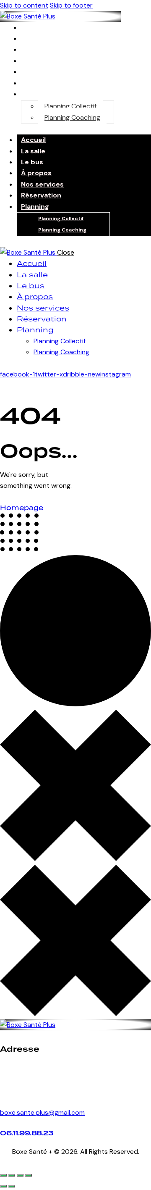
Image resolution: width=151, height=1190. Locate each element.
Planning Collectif (70, 106)
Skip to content (24, 5)
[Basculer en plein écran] (11, 1175)
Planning (38, 94)
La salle (33, 151)
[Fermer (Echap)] (28, 1175)
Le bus (35, 49)
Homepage (21, 507)
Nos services (45, 71)
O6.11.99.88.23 (26, 1133)
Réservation (41, 195)
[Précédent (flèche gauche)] (3, 1186)
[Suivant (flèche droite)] (11, 1186)
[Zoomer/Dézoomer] (3, 1175)
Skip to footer (71, 5)
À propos (36, 172)
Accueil (33, 139)
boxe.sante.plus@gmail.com (42, 1112)
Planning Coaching (72, 117)
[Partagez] (20, 1175)
